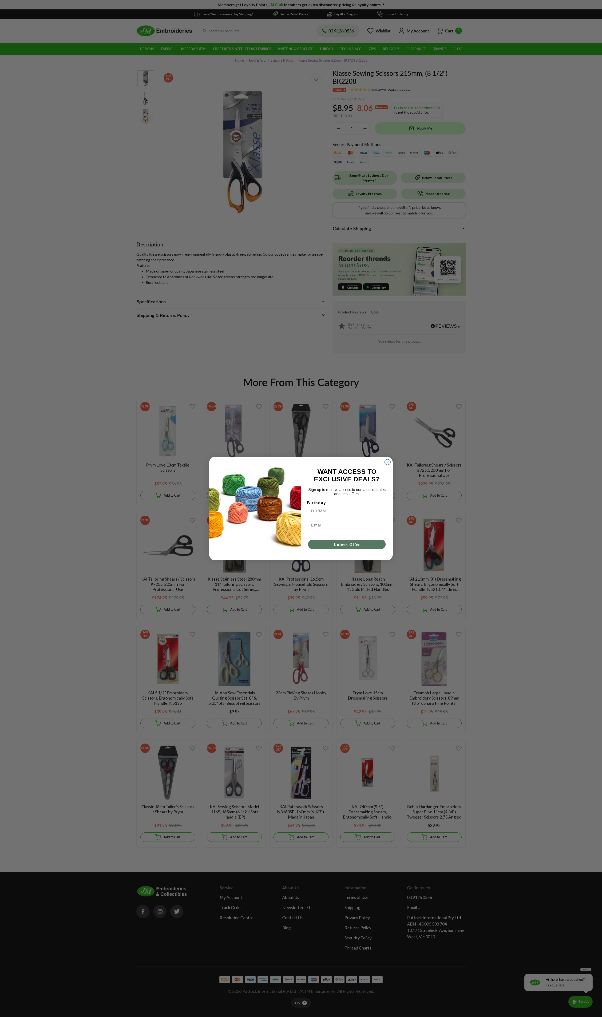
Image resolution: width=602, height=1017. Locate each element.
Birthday (316, 503)
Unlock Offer (347, 544)
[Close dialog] (387, 462)
